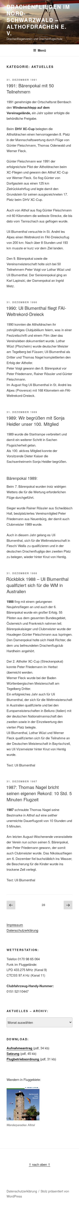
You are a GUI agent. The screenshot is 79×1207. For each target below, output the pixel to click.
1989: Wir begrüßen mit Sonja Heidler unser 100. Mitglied (35, 421)
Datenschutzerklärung (22, 930)
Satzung (13, 1053)
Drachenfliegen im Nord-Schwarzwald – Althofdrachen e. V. (38, 20)
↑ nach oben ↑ (39, 1164)
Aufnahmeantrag (20, 1048)
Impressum (15, 924)
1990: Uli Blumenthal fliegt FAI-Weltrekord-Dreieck (36, 311)
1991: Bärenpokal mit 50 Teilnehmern (30, 88)
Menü (42, 50)
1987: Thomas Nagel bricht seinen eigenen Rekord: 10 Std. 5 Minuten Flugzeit (39, 793)
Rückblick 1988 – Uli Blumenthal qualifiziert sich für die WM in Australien (37, 585)
